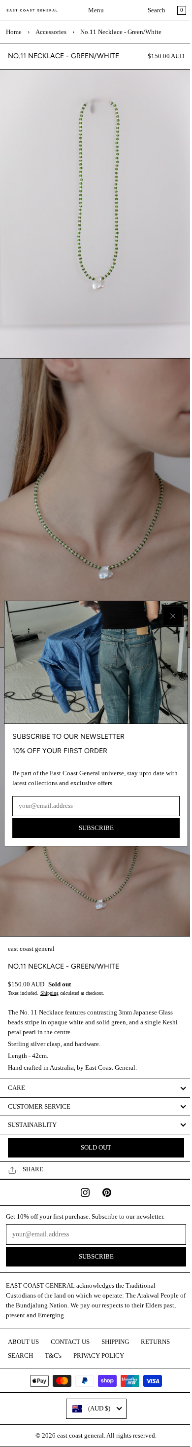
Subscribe (93, 826)
